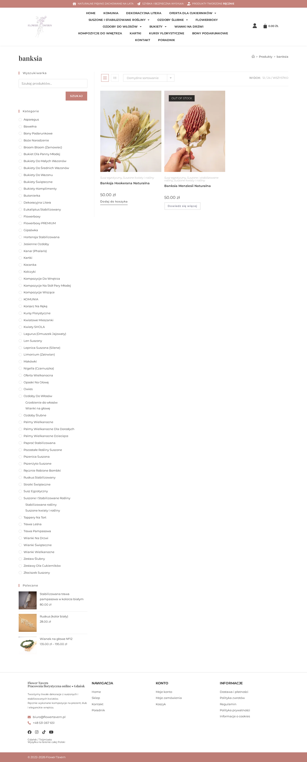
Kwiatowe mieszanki (38, 320)
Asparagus (31, 119)
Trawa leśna (33, 524)
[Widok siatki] (105, 78)
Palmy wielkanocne (38, 422)
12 (264, 77)
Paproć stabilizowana (40, 443)
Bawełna (30, 126)
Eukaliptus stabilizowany (42, 209)
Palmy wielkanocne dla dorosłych (49, 429)
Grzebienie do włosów (41, 402)
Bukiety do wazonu (38, 175)
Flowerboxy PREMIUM (40, 223)
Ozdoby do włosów (120, 26)
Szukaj (76, 96)
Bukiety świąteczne (38, 182)
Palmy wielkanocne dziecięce (46, 436)
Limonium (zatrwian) (39, 354)
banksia (282, 56)
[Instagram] (37, 732)
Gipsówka (31, 230)
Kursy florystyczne (166, 33)
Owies (28, 389)
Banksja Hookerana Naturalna (125, 183)
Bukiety (156, 26)
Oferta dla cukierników (190, 13)
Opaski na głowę (36, 382)
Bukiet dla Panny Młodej (42, 154)
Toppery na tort (35, 517)
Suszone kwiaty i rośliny (138, 177)
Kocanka (30, 264)
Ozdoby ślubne (170, 20)
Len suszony (33, 341)
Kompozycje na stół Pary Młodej (47, 285)
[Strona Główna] (253, 56)
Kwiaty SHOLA (34, 327)
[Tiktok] (44, 732)
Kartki (135, 33)
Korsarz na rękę (35, 306)
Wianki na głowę (37, 408)
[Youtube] (51, 732)
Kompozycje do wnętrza (100, 33)
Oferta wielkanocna (38, 375)
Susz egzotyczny (111, 177)
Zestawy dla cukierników (42, 565)
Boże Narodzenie (36, 140)
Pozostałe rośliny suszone (43, 450)
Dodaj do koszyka (114, 201)
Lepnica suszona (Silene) (42, 347)
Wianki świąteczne (38, 545)
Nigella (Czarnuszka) (39, 368)
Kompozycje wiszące (39, 292)
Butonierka (32, 195)
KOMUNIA (110, 13)
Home (91, 13)
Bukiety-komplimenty (40, 188)
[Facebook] (29, 732)
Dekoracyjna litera (143, 13)
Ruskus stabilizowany (40, 477)
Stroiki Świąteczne (37, 484)
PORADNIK (166, 40)
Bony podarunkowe (210, 33)
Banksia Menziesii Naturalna (187, 186)
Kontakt (142, 40)
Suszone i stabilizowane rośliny (117, 20)
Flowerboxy (207, 20)
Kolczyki (30, 271)
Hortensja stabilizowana (42, 237)
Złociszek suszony (37, 572)
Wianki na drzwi (188, 26)
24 (269, 77)
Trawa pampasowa (37, 531)
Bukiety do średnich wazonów (46, 168)
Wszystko (280, 77)
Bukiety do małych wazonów (45, 161)
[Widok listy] (115, 78)
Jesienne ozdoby (36, 244)
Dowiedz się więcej (182, 206)
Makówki (30, 361)
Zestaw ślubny (34, 558)
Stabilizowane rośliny (41, 504)
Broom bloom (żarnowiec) (43, 147)
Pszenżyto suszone (37, 463)
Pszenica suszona (37, 456)
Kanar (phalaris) (35, 251)
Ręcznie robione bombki (42, 470)
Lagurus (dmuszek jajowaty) (45, 334)
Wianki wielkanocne (39, 552)
